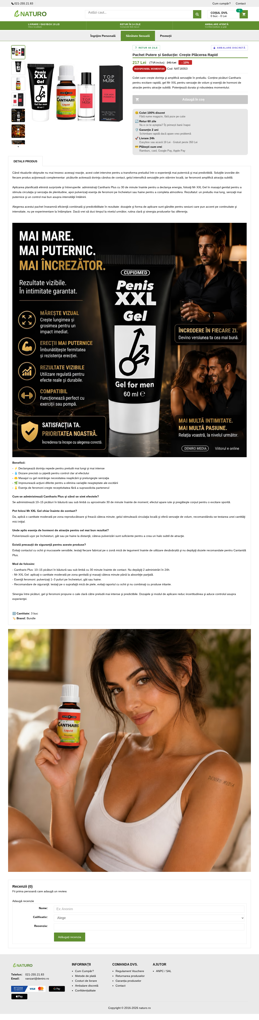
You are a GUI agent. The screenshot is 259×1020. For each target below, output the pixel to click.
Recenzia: (41, 926)
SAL (168, 971)
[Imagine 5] (18, 115)
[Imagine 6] (18, 131)
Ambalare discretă (86, 985)
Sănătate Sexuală (138, 35)
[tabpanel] (76, 94)
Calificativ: (40, 917)
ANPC (160, 971)
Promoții (166, 35)
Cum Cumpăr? (84, 971)
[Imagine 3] (18, 84)
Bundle (31, 618)
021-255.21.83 (23, 3)
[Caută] (197, 14)
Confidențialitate (85, 990)
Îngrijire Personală (103, 35)
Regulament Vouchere (130, 971)
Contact (241, 3)
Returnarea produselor (130, 976)
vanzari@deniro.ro (37, 978)
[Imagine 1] (18, 52)
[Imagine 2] (18, 68)
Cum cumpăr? (221, 3)
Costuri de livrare (86, 980)
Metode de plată (85, 976)
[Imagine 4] (18, 99)
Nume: (43, 908)
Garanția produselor (128, 980)
